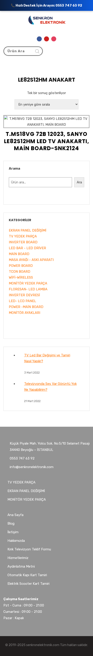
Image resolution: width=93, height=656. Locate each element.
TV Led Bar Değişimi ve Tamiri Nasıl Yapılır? (47, 358)
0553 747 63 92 (69, 5)
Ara (79, 182)
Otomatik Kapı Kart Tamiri (27, 575)
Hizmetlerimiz (17, 558)
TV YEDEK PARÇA (21, 482)
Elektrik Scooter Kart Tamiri (28, 584)
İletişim (13, 532)
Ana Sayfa (15, 515)
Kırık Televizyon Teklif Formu (29, 549)
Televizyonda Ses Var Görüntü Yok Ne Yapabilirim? (50, 387)
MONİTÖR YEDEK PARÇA (26, 499)
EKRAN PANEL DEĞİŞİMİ (26, 491)
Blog (10, 523)
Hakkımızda (16, 541)
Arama (14, 168)
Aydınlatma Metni (21, 566)
